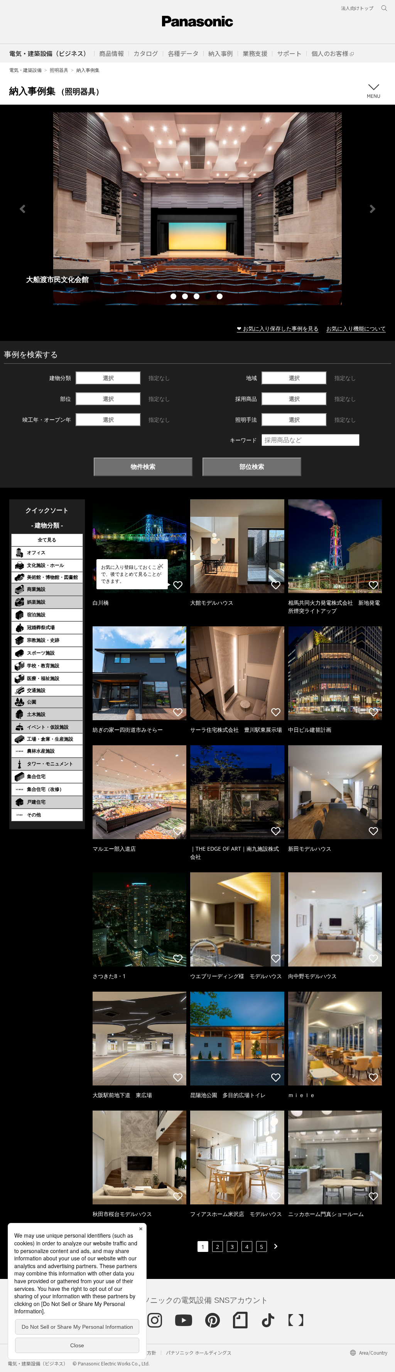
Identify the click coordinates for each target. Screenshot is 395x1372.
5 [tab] (221, 297)
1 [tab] (174, 297)
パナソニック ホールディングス (198, 1352)
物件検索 (143, 466)
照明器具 (59, 70)
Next (372, 209)
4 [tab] (209, 297)
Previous (22, 209)
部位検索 (252, 466)
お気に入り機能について (356, 328)
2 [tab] (186, 297)
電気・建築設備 (25, 70)
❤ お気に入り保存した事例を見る (278, 328)
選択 (108, 378)
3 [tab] (197, 297)
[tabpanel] (197, 208)
